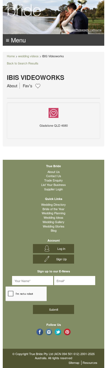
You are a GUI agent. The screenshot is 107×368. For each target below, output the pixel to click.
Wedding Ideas (53, 217)
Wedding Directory (53, 204)
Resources (90, 362)
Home (11, 56)
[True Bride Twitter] (58, 331)
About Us (53, 171)
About (12, 85)
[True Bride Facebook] (39, 331)
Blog (54, 230)
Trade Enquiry (53, 180)
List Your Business (53, 184)
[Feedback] (53, 112)
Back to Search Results (22, 63)
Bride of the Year (53, 209)
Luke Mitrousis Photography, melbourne (81, 29)
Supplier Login (53, 189)
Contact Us (53, 176)
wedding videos (28, 56)
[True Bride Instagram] (49, 331)
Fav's (27, 85)
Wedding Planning (53, 213)
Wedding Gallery (53, 222)
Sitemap (74, 362)
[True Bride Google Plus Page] (67, 331)
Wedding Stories (53, 226)
